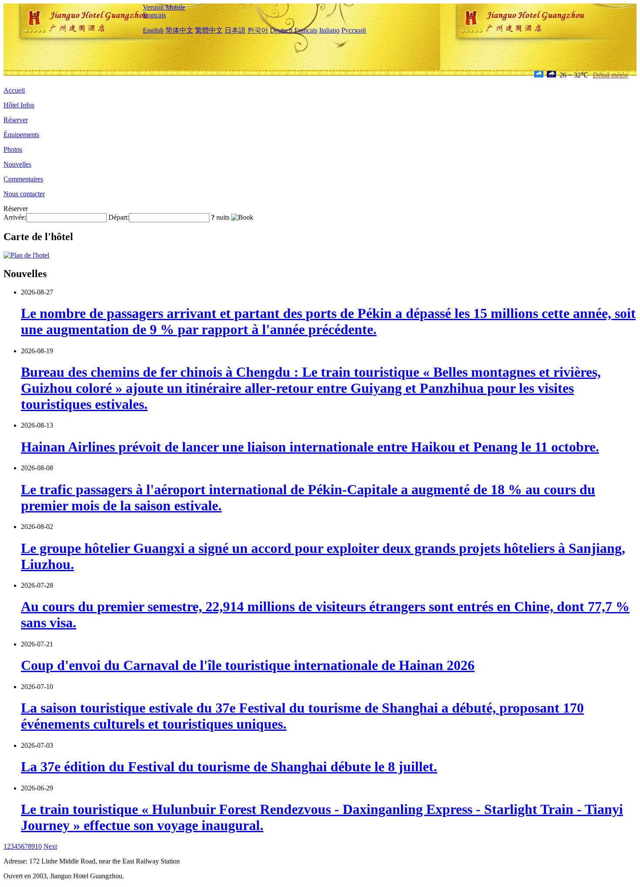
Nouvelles (17, 164)
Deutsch (281, 30)
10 (38, 846)
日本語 (235, 30)
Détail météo (610, 75)
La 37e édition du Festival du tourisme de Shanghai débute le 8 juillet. (229, 766)
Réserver (15, 120)
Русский (353, 30)
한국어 (257, 30)
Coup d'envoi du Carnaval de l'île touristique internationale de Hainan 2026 (248, 665)
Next (50, 846)
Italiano (329, 30)
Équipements (21, 134)
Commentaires (23, 179)
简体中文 (179, 30)
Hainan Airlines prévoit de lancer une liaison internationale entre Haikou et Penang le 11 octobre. (310, 447)
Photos (12, 149)
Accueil (14, 90)
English (153, 30)
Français (154, 15)
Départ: (118, 217)
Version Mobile (164, 7)
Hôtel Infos (18, 105)
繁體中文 (209, 30)
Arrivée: (14, 217)
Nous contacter (24, 193)
